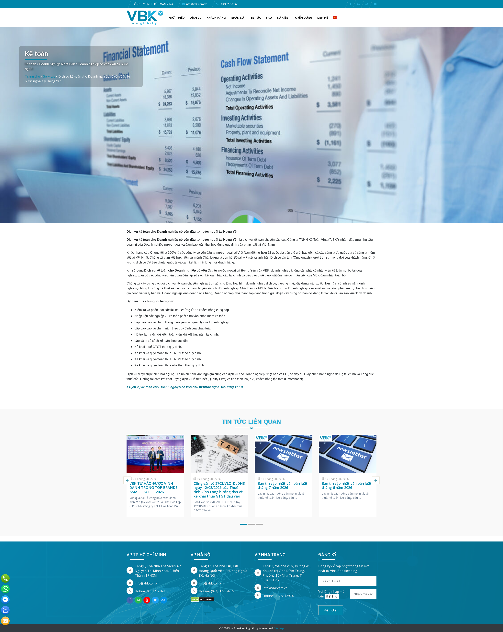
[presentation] (127, 480)
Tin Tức (255, 17)
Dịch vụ (196, 17)
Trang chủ (32, 76)
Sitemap (279, 628)
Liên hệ (322, 17)
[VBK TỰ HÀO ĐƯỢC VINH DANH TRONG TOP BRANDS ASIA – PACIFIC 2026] (155, 454)
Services (49, 76)
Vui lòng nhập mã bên (331, 593)
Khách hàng (216, 17)
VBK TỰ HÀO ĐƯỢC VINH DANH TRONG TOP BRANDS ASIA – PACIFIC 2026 (153, 487)
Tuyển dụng (302, 17)
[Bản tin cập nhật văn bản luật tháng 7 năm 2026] (283, 454)
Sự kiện (282, 17)
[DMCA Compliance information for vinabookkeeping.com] (202, 599)
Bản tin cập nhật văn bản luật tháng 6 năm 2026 (347, 485)
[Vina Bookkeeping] (145, 17)
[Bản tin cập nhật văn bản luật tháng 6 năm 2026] (347, 454)
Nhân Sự (237, 17)
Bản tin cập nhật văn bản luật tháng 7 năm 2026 (282, 485)
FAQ (269, 17)
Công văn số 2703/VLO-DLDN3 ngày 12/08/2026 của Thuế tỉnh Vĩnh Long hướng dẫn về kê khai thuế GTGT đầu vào (219, 489)
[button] (243, 524)
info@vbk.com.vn (147, 583)
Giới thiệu (177, 17)
